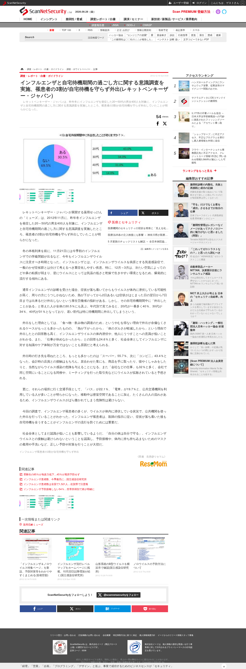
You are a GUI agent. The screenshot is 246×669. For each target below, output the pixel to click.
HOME (28, 19)
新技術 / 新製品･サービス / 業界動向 (174, 19)
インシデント (49, 19)
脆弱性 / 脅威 (74, 19)
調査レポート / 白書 (103, 19)
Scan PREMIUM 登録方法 (191, 11)
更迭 (193, 35)
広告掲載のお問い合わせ (89, 635)
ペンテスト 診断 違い (168, 39)
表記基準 (180, 30)
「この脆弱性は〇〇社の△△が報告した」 (131, 39)
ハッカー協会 (116, 35)
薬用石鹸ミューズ (33, 524)
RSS (90, 30)
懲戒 (210, 35)
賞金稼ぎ (161, 35)
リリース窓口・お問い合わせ (63, 635)
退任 (201, 35)
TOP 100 (66, 30)
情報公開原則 (144, 30)
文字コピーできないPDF (196, 39)
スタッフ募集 (187, 635)
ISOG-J (130, 25)
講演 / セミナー (133, 19)
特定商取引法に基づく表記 (125, 635)
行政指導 (182, 35)
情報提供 (104, 30)
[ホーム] (21, 68)
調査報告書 (98, 25)
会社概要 (107, 635)
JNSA (115, 25)
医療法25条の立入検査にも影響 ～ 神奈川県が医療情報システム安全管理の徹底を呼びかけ (159, 234)
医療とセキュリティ (126, 222)
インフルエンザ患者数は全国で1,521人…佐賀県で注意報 (56, 484)
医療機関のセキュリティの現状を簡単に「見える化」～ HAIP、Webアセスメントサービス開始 (161, 228)
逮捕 (218, 35)
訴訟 (172, 35)
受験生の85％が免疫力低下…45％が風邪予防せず (52, 474)
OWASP (147, 25)
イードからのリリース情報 (170, 635)
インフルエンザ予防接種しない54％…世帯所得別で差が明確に (59, 489)
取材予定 (163, 30)
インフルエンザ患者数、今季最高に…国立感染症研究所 (55, 479)
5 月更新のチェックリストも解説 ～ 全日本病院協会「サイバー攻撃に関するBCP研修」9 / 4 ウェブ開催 (167, 241)
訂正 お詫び (123, 30)
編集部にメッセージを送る (156, 248)
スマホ (196, 30)
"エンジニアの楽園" (137, 35)
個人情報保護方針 (147, 635)
